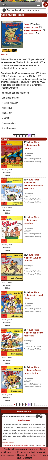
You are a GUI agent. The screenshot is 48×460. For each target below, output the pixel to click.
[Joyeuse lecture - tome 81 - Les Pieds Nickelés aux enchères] (12, 242)
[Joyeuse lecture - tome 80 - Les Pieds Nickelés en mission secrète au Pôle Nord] (12, 205)
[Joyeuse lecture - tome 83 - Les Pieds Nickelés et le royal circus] (12, 317)
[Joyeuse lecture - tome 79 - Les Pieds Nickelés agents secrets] (12, 167)
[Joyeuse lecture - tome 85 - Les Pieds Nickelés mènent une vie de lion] (12, 392)
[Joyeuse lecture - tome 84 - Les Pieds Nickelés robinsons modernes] (12, 355)
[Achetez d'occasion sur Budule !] (9, 51)
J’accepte (27, 458)
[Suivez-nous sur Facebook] (4, 10)
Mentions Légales (8, 442)
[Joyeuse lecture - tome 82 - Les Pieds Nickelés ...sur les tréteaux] (12, 280)
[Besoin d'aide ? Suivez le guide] (41, 416)
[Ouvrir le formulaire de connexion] (45, 4)
